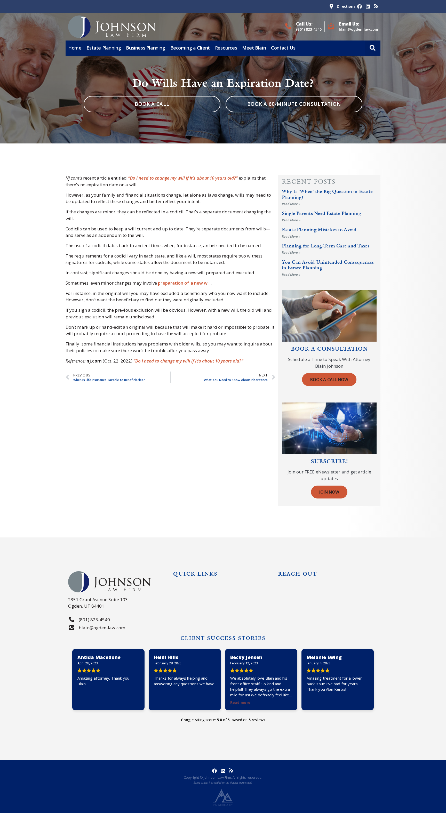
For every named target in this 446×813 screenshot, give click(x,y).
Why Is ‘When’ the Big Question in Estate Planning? (327, 194)
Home (74, 48)
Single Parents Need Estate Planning (321, 213)
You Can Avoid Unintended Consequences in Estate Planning (328, 265)
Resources (226, 48)
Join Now (329, 492)
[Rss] (376, 6)
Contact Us (283, 48)
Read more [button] (240, 702)
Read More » (291, 204)
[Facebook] (359, 6)
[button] (372, 48)
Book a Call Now (329, 379)
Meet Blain (254, 48)
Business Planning (145, 48)
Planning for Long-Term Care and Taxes (325, 246)
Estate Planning (103, 48)
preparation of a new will (184, 283)
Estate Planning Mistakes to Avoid (319, 229)
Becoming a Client (190, 48)
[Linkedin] (368, 6)
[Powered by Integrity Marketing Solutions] (223, 796)
